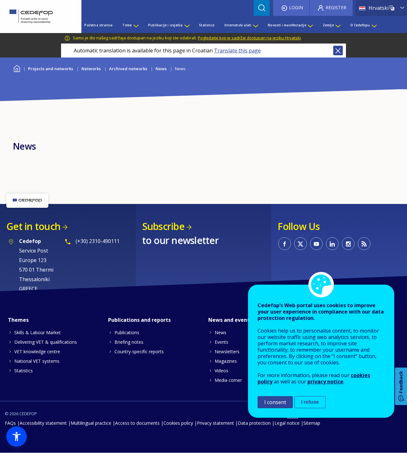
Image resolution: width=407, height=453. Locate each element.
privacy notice (325, 381)
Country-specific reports (139, 351)
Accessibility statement (43, 423)
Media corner (228, 380)
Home (17, 68)
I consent (275, 402)
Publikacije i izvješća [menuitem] (165, 25)
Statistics (23, 371)
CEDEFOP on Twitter (300, 243)
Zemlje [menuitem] (328, 25)
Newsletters (227, 351)
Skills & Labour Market (37, 332)
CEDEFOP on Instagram (348, 243)
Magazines (226, 361)
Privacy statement (215, 423)
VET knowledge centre (37, 351)
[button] (16, 436)
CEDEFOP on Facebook (284, 243)
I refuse (310, 402)
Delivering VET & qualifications (45, 342)
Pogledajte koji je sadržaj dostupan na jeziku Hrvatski (249, 38)
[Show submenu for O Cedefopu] (374, 25)
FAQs (10, 423)
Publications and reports (139, 319)
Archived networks (128, 68)
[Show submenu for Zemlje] (337, 25)
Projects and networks (50, 68)
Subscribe (163, 226)
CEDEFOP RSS (364, 243)
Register (336, 7)
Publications (126, 332)
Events (221, 342)
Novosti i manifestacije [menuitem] (287, 25)
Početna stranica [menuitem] (98, 25)
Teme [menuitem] (127, 25)
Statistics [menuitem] (207, 25)
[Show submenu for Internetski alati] (255, 25)
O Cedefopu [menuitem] (360, 25)
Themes (18, 319)
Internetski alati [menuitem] (237, 25)
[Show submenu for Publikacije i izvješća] (186, 25)
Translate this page (237, 50)
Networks (91, 68)
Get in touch (33, 226)
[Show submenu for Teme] (135, 25)
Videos (221, 371)
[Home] (36, 16)
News (161, 68)
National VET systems (36, 361)
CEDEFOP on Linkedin (332, 243)
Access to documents (137, 423)
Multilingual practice (91, 423)
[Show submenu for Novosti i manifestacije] (310, 25)
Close (338, 50)
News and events (230, 319)
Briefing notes (128, 342)
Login (296, 7)
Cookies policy (178, 423)
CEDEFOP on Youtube (316, 243)
